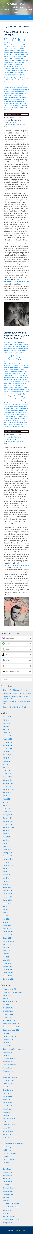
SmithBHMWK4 (8, 1194)
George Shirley (8, 379)
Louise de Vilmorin (15, 401)
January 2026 (7, 739)
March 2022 (7, 884)
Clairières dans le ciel (21, 60)
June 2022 (6, 875)
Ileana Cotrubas (20, 82)
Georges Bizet (17, 379)
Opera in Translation (9, 1153)
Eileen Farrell (7, 1061)
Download (7, 120)
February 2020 (7, 963)
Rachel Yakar (14, 103)
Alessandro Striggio (17, 54)
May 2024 (6, 802)
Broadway (6, 1033)
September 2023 (8, 827)
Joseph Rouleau (24, 391)
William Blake (17, 424)
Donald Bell (12, 369)
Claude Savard (13, 363)
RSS (23, 124)
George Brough (13, 377)
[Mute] (22, 114)
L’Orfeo (12, 91)
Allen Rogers (16, 356)
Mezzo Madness (13, 348)
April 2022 (6, 881)
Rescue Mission (8, 1175)
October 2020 (7, 938)
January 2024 (7, 815)
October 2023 (7, 824)
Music (5, 1140)
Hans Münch (20, 76)
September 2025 (8, 751)
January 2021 (7, 928)
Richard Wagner (8, 1181)
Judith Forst (7, 393)
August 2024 (7, 793)
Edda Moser (14, 68)
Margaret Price (7, 1128)
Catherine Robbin (14, 362)
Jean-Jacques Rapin (15, 85)
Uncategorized (7, 1210)
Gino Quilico (20, 74)
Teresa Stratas (14, 420)
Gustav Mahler (7, 1096)
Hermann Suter (16, 80)
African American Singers (11, 989)
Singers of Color (19, 352)
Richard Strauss (21, 414)
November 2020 (8, 935)
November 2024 (8, 783)
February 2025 (7, 774)
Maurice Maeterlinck (15, 97)
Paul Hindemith (23, 408)
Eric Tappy (15, 70)
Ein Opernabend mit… (10, 1065)
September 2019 (8, 979)
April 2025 (6, 767)
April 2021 (6, 919)
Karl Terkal (19, 89)
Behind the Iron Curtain (10, 1001)
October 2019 (7, 976)
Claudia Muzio (7, 1042)
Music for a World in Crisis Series (13, 1144)
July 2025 (6, 758)
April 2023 (6, 843)
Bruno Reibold (13, 360)
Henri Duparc (7, 385)
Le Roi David (7, 95)
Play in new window (16, 118)
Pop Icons (6, 1162)
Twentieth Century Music (17, 50)
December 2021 (8, 894)
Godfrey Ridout (12, 383)
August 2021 (7, 906)
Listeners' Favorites (17, 46)
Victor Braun (12, 422)
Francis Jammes (23, 70)
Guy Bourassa (21, 383)
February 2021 (7, 925)
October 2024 (7, 786)
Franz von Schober (16, 375)
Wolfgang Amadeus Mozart (16, 107)
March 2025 (7, 770)
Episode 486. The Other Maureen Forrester (17, 693)
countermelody (19, 426)
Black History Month (9, 1020)
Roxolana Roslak (14, 418)
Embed (13, 122)
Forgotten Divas (8, 1071)
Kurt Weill (18, 395)
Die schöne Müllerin (17, 66)
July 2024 (6, 796)
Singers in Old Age (9, 1188)
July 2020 (6, 947)
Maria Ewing (25, 401)
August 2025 (7, 755)
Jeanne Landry (20, 389)
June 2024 (6, 799)
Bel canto (6, 1005)
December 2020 (8, 931)
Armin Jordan (13, 56)
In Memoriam (13, 45)
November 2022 (8, 859)
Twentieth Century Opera (11, 1207)
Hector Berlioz (20, 78)
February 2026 (7, 736)
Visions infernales (21, 422)
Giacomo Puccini (8, 1080)
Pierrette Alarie (23, 410)
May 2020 (6, 954)
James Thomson (17, 84)
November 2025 (8, 745)
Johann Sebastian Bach (10, 1118)
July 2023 (6, 834)
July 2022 (6, 871)
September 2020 (8, 941)
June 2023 (6, 837)
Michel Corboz (20, 99)
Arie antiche (7, 995)
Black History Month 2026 (11, 1030)
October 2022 (7, 862)
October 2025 (7, 748)
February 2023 (7, 849)
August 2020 (7, 944)
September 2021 (8, 903)
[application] (16, 114)
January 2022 (7, 890)
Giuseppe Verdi (8, 1084)
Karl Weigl (12, 395)
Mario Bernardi (8, 402)
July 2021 (6, 909)
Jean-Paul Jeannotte (10, 389)
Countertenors (7, 1052)
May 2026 (6, 726)
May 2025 (6, 764)
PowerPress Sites (20, 1230)
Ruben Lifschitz (8, 105)
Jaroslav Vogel (22, 387)
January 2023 (7, 853)
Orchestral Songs (8, 1159)
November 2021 (8, 897)
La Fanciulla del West (18, 397)
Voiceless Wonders (9, 52)
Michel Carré (11, 99)
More (5, 127)
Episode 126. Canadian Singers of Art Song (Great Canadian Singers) (16, 335)
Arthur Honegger (22, 56)
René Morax (22, 103)
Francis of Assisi (8, 72)
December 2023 (8, 818)
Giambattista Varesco (10, 74)
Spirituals (6, 1197)
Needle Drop (21, 48)
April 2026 (6, 729)
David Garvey (18, 367)
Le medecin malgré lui (21, 93)
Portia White (7, 412)
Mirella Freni (7, 1134)
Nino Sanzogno (13, 101)
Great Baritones (8, 43)
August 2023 (7, 830)
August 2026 (7, 717)
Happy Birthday (8, 1099)
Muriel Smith (7, 1137)
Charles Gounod (18, 58)
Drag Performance (9, 1058)
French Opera (12, 41)
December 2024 (8, 780)
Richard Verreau (8, 416)
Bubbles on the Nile (9, 1036)
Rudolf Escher (17, 105)
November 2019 (8, 973)
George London (23, 377)
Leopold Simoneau (15, 399)
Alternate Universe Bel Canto (12, 992)
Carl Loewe (21, 360)
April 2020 (6, 957)
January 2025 (7, 777)
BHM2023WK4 (8, 1017)
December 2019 (8, 969)
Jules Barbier (12, 89)
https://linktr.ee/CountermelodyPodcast (16, 282)
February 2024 (7, 811)
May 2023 (6, 840)
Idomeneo (12, 82)
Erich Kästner (20, 369)
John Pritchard (17, 87)
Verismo (5, 1213)
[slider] (25, 114)
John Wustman (14, 391)
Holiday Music (7, 1102)
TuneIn (19, 124)
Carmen (6, 362)
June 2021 (6, 913)
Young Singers (7, 1223)
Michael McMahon (13, 404)
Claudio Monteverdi (19, 62)
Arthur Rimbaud (8, 58)
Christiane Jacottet (9, 60)
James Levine (8, 84)
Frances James (8, 371)
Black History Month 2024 (11, 1024)
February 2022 (7, 887)
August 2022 (7, 868)
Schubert (6, 50)
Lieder (9, 46)
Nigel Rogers (19, 406)
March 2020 (7, 960)
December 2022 (8, 856)
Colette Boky (14, 365)
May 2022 (6, 878)
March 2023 (7, 846)
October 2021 (7, 900)
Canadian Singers (13, 346)
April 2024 (6, 805)
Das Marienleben (9, 367)
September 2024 (8, 789)
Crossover (6, 1055)
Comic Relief (7, 1046)
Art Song (22, 39)
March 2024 (7, 808)
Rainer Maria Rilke (16, 412)
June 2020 (6, 950)
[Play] (6, 114)
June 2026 (6, 723)
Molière (6, 101)
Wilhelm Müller (8, 424)
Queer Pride (7, 1169)
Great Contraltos (8, 1090)
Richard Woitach (18, 416)
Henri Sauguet (16, 385)
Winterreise (24, 424)
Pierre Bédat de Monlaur (11, 410)
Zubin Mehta (7, 426)
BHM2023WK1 (8, 1008)
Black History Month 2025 (11, 1027)
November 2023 (8, 821)
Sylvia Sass (7, 1200)
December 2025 (8, 742)
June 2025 (6, 761)
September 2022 (8, 865)
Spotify (13, 124)
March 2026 (7, 733)
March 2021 (7, 922)
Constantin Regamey (14, 64)
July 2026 (6, 720)
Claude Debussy (8, 62)
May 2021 (6, 916)
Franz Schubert (18, 72)
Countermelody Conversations (13, 1049)
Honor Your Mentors (9, 1106)
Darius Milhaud (23, 365)
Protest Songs (7, 1166)
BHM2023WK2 (8, 1011)
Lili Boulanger (16, 95)
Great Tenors (17, 43)
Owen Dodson (14, 408)
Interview (6, 1115)
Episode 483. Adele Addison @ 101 (14, 707)
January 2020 (7, 966)
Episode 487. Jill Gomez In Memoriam (15, 690)
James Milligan (13, 387)
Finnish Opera (7, 1068)
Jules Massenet (15, 393)
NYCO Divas (7, 1150)
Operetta (5, 1156)
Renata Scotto (7, 1172)
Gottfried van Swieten (10, 76)
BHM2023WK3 (8, 1014)
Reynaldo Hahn (12, 414)
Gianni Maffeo (13, 381)
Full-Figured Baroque (22, 41)
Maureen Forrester (18, 402)
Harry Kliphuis (11, 78)
